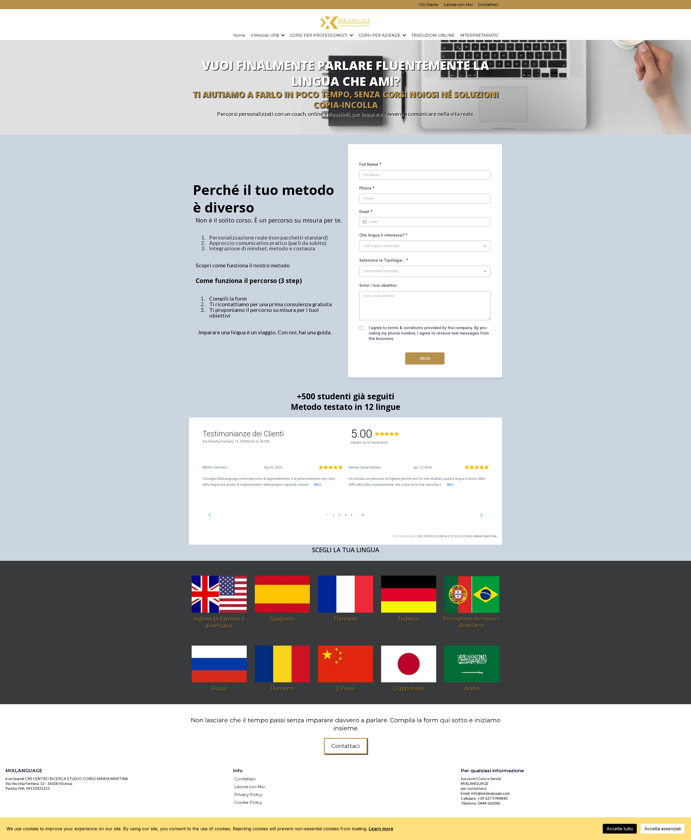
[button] (282, 35)
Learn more (381, 828)
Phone (367, 188)
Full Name (370, 164)
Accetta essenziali (662, 828)
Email (365, 211)
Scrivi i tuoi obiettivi (378, 285)
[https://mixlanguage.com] (345, 23)
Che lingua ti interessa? (383, 235)
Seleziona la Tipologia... (383, 260)
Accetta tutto (620, 828)
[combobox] (425, 246)
